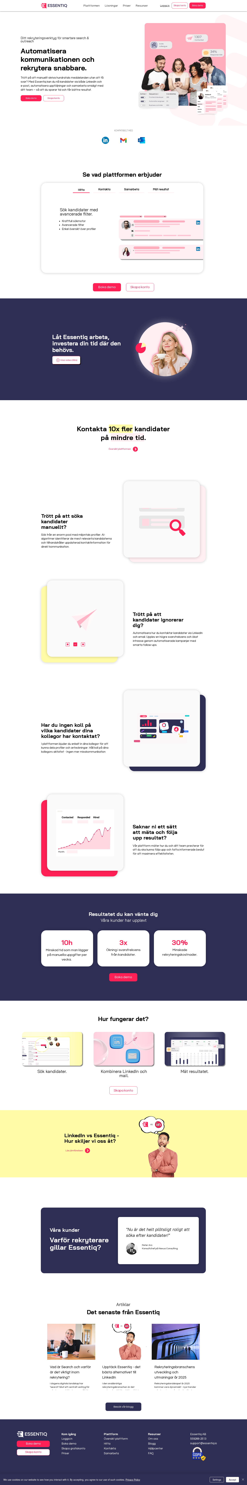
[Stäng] (243, 1479)
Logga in (165, 6)
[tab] (81, 190)
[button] (92, 5)
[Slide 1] (158, 1262)
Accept (232, 1479)
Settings (217, 1479)
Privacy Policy (133, 1479)
